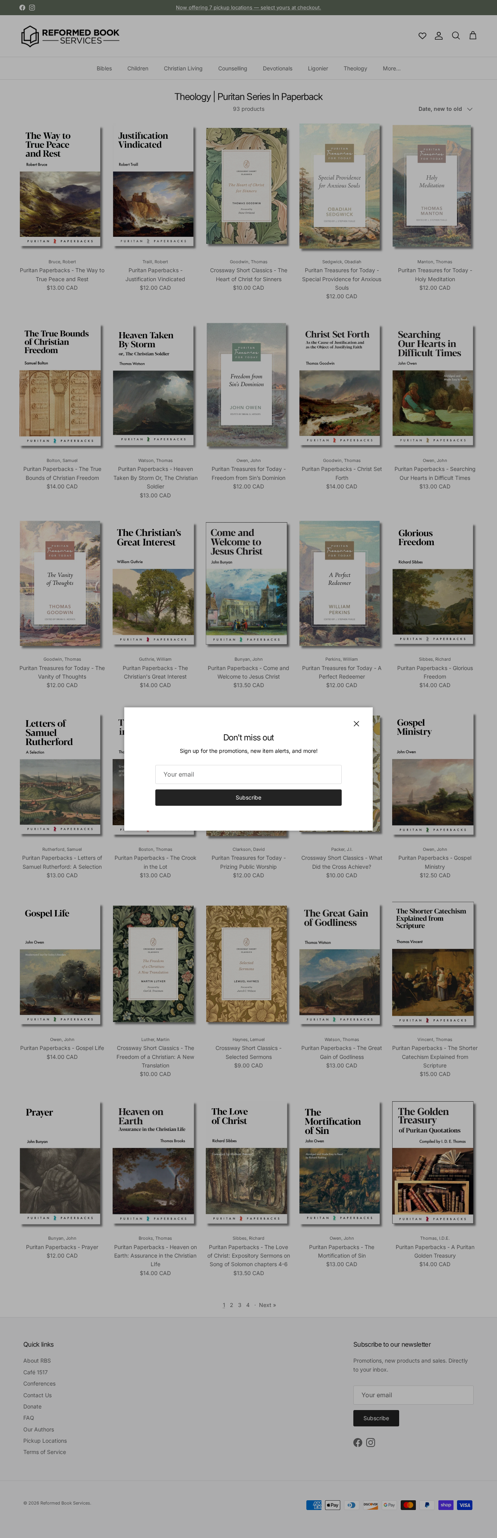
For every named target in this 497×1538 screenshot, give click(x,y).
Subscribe (248, 797)
